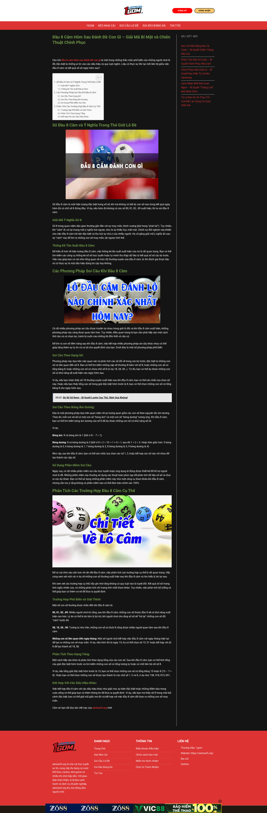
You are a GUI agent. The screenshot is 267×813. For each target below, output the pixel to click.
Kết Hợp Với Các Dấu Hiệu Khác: (75, 116)
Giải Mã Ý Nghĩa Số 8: (70, 85)
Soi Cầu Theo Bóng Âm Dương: (74, 99)
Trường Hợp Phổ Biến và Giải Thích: (76, 110)
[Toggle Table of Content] (97, 77)
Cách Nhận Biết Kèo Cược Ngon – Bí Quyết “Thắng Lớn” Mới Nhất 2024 (197, 87)
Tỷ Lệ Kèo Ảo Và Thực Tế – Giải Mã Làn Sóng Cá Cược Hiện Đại (196, 101)
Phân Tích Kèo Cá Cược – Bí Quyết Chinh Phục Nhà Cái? (196, 61)
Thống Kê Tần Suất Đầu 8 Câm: (74, 89)
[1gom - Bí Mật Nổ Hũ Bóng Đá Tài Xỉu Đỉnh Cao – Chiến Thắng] (133, 10)
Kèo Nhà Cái (106, 25)
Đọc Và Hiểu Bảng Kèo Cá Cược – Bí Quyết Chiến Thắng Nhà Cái (197, 49)
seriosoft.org (59, 764)
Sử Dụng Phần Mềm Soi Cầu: (73, 103)
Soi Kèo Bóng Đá (154, 25)
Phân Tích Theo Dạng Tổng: (73, 113)
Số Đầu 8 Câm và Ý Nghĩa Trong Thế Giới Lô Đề (78, 82)
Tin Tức (175, 25)
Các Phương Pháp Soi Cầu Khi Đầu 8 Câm (76, 92)
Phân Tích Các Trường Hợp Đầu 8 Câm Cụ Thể (78, 106)
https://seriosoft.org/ (202, 753)
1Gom (90, 25)
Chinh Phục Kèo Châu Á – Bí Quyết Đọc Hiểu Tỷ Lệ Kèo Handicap (196, 73)
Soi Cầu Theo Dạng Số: (71, 96)
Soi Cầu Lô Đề (129, 25)
